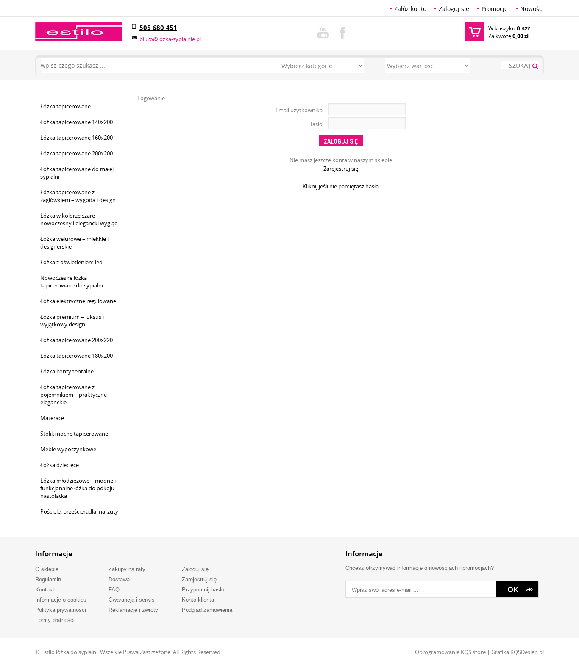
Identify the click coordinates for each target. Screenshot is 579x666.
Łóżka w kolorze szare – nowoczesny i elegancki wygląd (79, 219)
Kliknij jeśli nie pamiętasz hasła (341, 186)
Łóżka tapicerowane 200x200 (76, 153)
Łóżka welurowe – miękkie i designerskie (74, 242)
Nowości (532, 9)
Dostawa (119, 579)
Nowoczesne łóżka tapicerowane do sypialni (71, 281)
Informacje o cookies (60, 600)
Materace (52, 418)
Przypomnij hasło (203, 589)
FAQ (114, 589)
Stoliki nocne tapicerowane (74, 433)
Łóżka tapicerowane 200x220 (76, 340)
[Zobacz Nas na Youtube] (323, 31)
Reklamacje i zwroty (133, 610)
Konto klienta (198, 600)
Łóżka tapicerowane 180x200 (76, 355)
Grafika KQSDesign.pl (517, 652)
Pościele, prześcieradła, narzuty (79, 511)
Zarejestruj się (340, 168)
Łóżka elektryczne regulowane (78, 301)
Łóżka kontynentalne (67, 371)
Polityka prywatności (60, 610)
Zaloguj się (454, 9)
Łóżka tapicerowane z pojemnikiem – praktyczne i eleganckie (74, 394)
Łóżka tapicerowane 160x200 (76, 137)
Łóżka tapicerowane (65, 106)
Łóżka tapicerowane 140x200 (76, 122)
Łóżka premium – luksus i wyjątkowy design (72, 320)
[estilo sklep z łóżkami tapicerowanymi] (78, 31)
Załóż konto (410, 9)
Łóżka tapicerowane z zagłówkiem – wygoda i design (78, 196)
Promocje (495, 9)
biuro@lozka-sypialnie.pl (170, 39)
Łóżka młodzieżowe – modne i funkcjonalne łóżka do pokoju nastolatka (78, 488)
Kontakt (44, 589)
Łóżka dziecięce (59, 465)
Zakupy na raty (127, 569)
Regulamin (48, 579)
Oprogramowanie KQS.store (450, 652)
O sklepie (46, 569)
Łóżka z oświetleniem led (71, 262)
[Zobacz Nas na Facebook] (343, 31)
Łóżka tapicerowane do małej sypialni (77, 172)
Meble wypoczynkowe (68, 449)
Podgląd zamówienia (207, 610)
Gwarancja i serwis (132, 600)
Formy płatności (55, 620)
